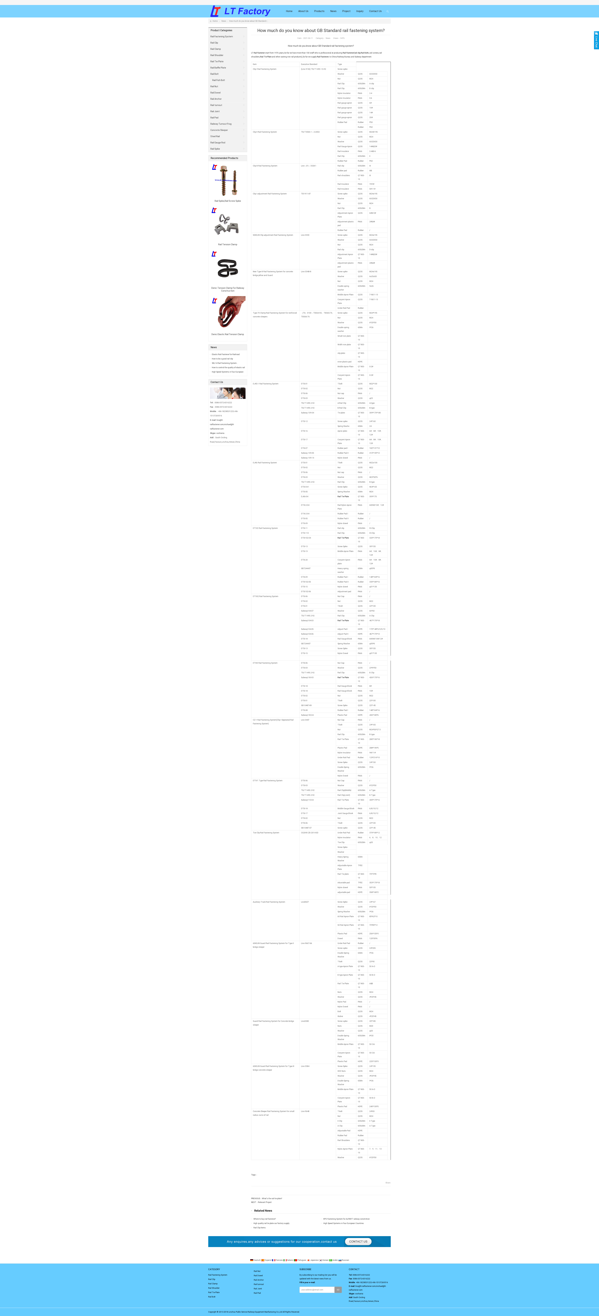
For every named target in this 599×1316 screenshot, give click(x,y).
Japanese (314, 1260)
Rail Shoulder (216, 55)
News (333, 11)
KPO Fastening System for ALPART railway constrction (346, 1219)
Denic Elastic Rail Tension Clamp (228, 334)
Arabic (335, 1260)
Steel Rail (215, 136)
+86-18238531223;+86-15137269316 (372, 1282)
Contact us (375, 11)
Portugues (302, 1260)
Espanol (268, 1260)
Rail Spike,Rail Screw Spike (228, 201)
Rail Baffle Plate (218, 67)
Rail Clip (214, 42)
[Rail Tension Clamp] (228, 241)
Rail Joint (215, 111)
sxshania (220, 433)
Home (289, 11)
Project (346, 11)
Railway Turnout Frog (220, 124)
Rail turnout (216, 105)
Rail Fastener (259, 53)
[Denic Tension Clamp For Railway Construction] (228, 285)
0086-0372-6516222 (361, 1275)
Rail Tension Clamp (227, 244)
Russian (345, 1260)
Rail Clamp (215, 49)
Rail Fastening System (221, 36)
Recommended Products (224, 158)
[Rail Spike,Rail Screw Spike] (228, 198)
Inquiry (359, 11)
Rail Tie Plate (265, 57)
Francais (279, 1260)
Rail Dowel (215, 92)
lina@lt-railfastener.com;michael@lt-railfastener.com (222, 424)
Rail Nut (214, 86)
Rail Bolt (364, 53)
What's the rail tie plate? (272, 1198)
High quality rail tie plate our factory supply (271, 1223)
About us (303, 11)
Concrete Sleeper (219, 130)
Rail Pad (214, 117)
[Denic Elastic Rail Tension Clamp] (228, 331)
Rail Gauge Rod (217, 142)
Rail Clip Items (259, 1228)
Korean (325, 1260)
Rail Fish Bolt (218, 80)
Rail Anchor (216, 99)
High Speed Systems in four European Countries (343, 1223)
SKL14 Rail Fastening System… (225, 363)
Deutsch (257, 1260)
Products (319, 11)
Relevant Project (265, 1202)
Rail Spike (215, 149)
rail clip (357, 53)
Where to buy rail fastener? (264, 1219)
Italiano (290, 1260)
